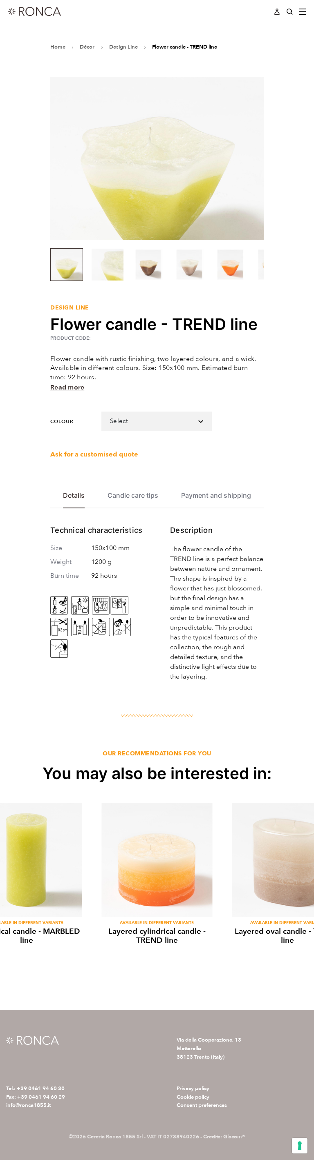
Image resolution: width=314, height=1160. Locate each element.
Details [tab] (74, 495)
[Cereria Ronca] (34, 11)
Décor (87, 47)
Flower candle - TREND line (184, 47)
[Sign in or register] (277, 12)
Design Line (123, 47)
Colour (62, 421)
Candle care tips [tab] (133, 495)
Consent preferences (202, 1105)
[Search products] (290, 12)
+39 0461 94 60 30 (41, 1088)
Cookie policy (193, 1097)
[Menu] (302, 12)
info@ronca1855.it (28, 1105)
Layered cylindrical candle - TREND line (157, 936)
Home (57, 47)
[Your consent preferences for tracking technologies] (299, 1145)
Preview (157, 906)
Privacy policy (193, 1088)
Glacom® (234, 1136)
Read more (67, 387)
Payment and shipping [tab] (216, 495)
